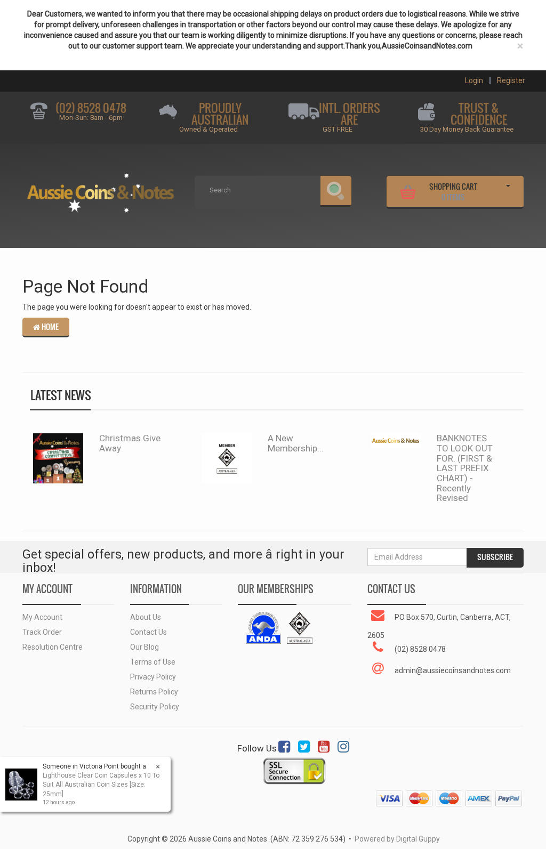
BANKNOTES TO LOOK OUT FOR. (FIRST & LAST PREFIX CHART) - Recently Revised (465, 468)
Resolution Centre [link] (52, 647)
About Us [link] (145, 617)
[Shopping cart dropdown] (508, 190)
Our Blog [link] (144, 647)
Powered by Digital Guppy (397, 839)
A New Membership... (296, 443)
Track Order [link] (42, 632)
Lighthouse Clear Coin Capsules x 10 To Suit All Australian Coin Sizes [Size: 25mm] (101, 784)
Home (49, 327)
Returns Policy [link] (154, 692)
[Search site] (335, 191)
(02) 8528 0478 (90, 108)
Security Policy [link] (154, 706)
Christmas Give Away (129, 443)
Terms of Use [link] (152, 662)
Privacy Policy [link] (153, 677)
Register (511, 80)
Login (474, 80)
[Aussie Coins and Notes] (100, 189)
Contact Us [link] (148, 632)
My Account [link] (42, 617)
